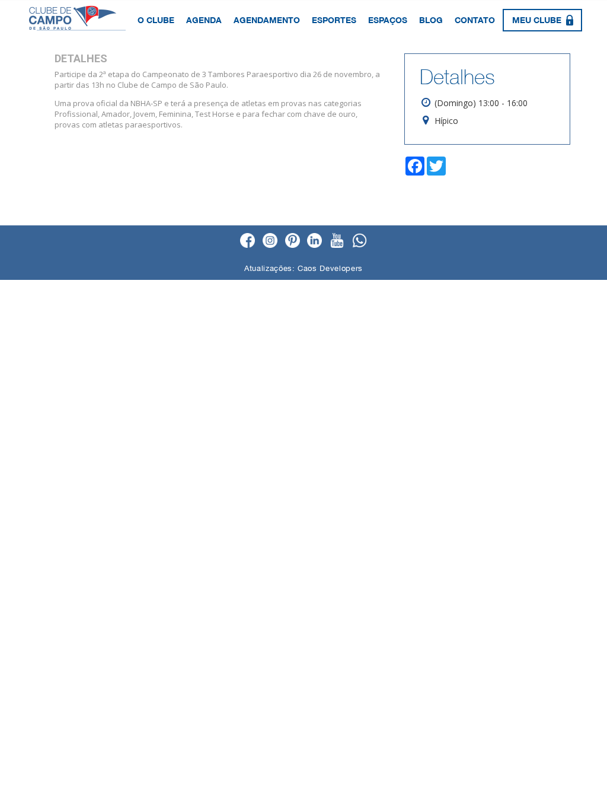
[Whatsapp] (359, 241)
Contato (475, 20)
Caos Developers (330, 268)
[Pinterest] (292, 241)
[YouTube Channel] (337, 241)
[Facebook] (247, 241)
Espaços (387, 20)
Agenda (204, 20)
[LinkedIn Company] (314, 241)
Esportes (334, 20)
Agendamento (267, 20)
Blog (431, 20)
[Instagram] (270, 241)
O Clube (156, 20)
